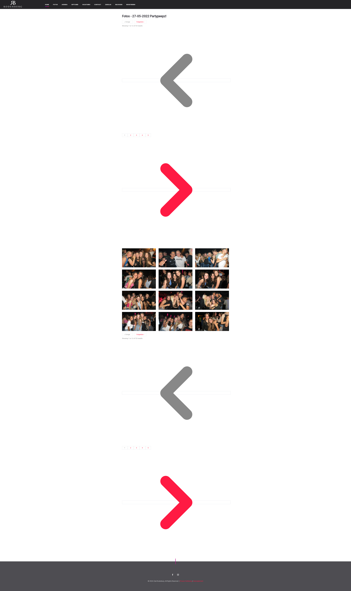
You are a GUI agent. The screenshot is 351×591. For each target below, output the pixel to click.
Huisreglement (198, 581)
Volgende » (140, 22)
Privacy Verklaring (186, 581)
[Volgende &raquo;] (176, 189)
